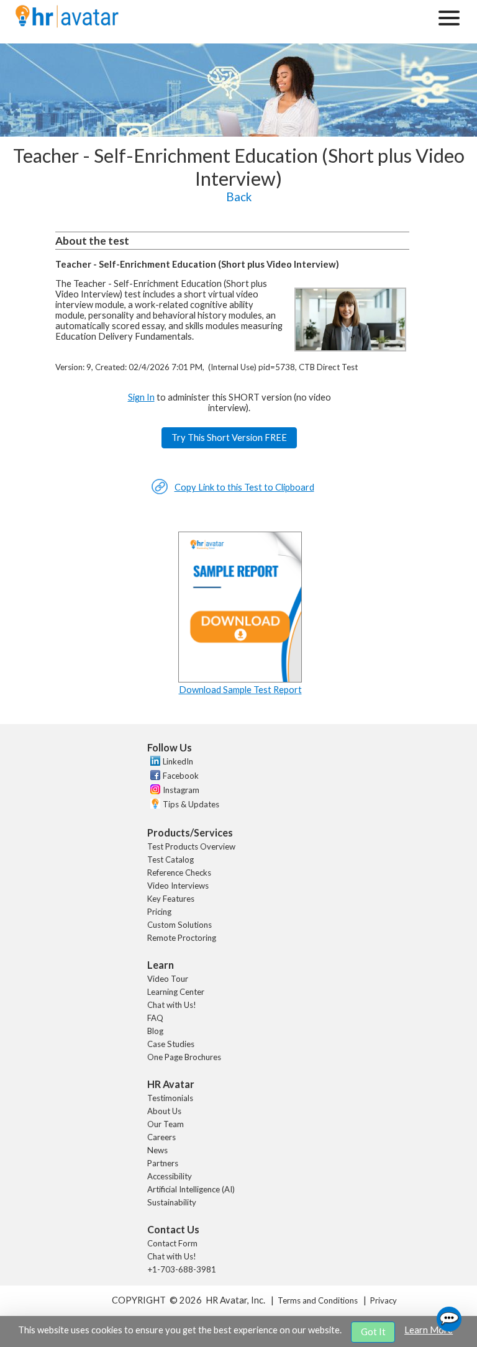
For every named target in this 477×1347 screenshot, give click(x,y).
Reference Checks (179, 873)
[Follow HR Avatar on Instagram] (153, 791)
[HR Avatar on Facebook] (153, 777)
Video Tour (167, 979)
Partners (162, 1163)
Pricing (159, 912)
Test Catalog (170, 859)
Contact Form (172, 1243)
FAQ (155, 1018)
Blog (155, 1031)
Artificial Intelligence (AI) (191, 1189)
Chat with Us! (171, 1005)
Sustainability (171, 1202)
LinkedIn (178, 761)
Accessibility (169, 1176)
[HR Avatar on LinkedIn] (153, 763)
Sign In (141, 397)
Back (239, 197)
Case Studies (170, 1044)
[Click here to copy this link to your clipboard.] (159, 491)
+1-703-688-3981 (181, 1269)
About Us (164, 1111)
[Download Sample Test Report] (240, 679)
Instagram (181, 790)
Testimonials (170, 1098)
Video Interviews (178, 886)
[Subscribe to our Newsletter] (153, 805)
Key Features (170, 899)
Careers (161, 1137)
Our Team (165, 1124)
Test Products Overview (191, 846)
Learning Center (175, 992)
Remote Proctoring (181, 938)
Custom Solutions (179, 925)
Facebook (181, 776)
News (157, 1150)
